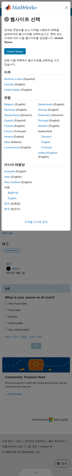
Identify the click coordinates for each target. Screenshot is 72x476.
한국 (7, 209)
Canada (9, 84)
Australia (9, 171)
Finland (8, 125)
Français (46, 147)
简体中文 (13, 192)
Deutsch (46, 136)
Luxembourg (12, 147)
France (8, 131)
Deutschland (11, 115)
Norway (42, 109)
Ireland (8, 136)
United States (12, 89)
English (45, 141)
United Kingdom (47, 152)
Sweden (43, 125)
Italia (7, 141)
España (8, 120)
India (7, 176)
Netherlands (45, 104)
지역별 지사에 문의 (36, 221)
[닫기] (66, 7)
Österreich (44, 115)
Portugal (43, 120)
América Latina (13, 78)
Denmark (9, 109)
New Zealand (12, 182)
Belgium (9, 104)
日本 (7, 203)
